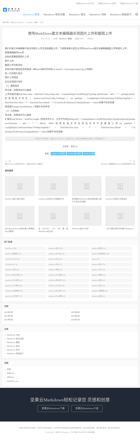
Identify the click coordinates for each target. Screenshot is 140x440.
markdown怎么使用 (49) (13, 280)
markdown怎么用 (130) (56, 254)
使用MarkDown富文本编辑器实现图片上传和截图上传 (70, 33)
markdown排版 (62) (55, 270)
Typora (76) (95, 259)
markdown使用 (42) (98, 280)
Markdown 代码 (98, 14)
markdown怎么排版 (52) (57, 275)
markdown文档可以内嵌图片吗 (51, 199)
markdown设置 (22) (98, 296)
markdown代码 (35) (98, 286)
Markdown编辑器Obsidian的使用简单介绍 (118, 164)
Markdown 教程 (31, 14)
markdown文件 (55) (98, 270)
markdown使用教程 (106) (100, 254)
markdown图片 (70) (98, 264)
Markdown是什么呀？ (81, 229)
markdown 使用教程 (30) (13, 291)
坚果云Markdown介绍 (85, 3)
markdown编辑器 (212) (13, 254)
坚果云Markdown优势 (107, 3)
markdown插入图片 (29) (57, 291)
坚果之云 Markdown (11, 10)
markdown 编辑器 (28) (99, 291)
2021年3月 (8, 320)
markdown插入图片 (74, 154)
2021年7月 (8, 312)
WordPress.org (12, 381)
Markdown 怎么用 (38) (56, 286)
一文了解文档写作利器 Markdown (119, 229)
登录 (9, 369)
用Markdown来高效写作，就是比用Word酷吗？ (24, 164)
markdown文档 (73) (55, 264)
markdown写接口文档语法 (116, 199)
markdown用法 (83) (55, 259)
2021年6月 (75, 312)
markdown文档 (89, 154)
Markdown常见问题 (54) (13, 275)
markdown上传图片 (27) (13, 296)
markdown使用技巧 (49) (57, 280)
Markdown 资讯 (13, 350)
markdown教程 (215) (99, 248)
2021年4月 (75, 316)
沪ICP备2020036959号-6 (79, 432)
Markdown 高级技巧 (120, 14)
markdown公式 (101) (12, 259)
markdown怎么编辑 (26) (57, 296)
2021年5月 (8, 316)
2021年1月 (75, 320)
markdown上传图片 (58, 154)
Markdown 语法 (77, 14)
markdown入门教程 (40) (13, 286)
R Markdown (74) (11, 264)
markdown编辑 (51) (98, 275)
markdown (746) (10, 248)
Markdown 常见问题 (54, 14)
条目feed (10, 373)
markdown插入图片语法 (15, 199)
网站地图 (91, 432)
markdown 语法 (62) (12, 270)
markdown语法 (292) (56, 248)
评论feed (10, 377)
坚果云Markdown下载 (129, 3)
